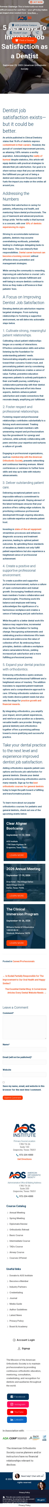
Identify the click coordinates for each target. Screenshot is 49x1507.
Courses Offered (18, 1258)
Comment (8, 1013)
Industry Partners (18, 1287)
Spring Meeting (17, 1218)
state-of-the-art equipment (28, 529)
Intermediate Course (20, 1241)
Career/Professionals (24, 961)
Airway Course (17, 1252)
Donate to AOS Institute (21, 1275)
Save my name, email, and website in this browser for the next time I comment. (24, 1088)
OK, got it (40, 1500)
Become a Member (19, 1281)
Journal (13, 1298)
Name (6, 1044)
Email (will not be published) (17, 1057)
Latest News (16, 1315)
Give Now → (32, 13)
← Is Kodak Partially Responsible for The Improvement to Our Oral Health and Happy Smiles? (24, 980)
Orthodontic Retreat (19, 1229)
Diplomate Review (18, 1224)
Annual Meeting (17, 1212)
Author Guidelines (18, 1309)
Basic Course (16, 1235)
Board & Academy (18, 1326)
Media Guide (16, 1304)
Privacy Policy (17, 1321)
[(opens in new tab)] (24, 1438)
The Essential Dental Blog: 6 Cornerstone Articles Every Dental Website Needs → (25, 991)
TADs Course (16, 1246)
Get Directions (24, 1159)
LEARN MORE (17, 855)
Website (7, 1070)
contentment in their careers (17, 145)
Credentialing (16, 1292)
